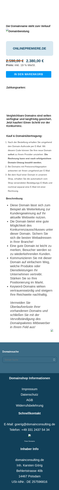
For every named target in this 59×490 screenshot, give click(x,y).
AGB (29, 400)
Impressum (29, 389)
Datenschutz (29, 394)
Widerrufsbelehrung (29, 405)
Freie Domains (29, 441)
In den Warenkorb (28, 74)
